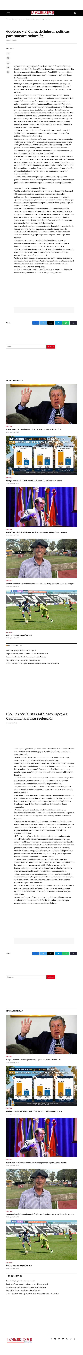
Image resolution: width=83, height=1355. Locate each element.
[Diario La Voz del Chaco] (42, 13)
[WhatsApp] (8, 72)
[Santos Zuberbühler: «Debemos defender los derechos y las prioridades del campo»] (41, 558)
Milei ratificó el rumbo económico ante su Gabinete (23, 660)
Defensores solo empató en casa (19, 635)
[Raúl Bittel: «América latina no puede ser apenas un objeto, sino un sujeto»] (41, 507)
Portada (8, 19)
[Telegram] (8, 67)
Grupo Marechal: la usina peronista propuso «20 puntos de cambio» (33, 429)
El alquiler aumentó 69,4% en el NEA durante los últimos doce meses (34, 481)
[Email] (8, 63)
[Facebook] (8, 53)
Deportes (9, 632)
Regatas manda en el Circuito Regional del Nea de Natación (26, 657)
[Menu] (8, 13)
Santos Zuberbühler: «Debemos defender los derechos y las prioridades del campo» (40, 584)
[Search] (75, 13)
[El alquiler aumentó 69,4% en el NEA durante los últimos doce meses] (41, 455)
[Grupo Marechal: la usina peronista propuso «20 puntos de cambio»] (41, 404)
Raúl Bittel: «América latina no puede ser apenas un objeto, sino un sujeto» (36, 532)
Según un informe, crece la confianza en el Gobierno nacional (27, 654)
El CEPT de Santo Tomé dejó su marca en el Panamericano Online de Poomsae (32, 663)
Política (9, 426)
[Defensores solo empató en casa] (41, 610)
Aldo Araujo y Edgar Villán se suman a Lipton (21, 650)
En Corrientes (15, 646)
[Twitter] (8, 58)
